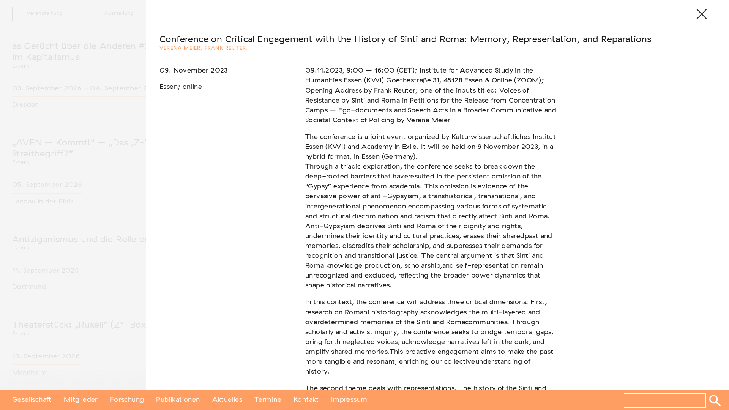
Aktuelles (227, 399)
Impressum (349, 399)
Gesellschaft (32, 399)
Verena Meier (179, 48)
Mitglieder (81, 399)
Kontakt (306, 399)
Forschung (127, 399)
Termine (267, 399)
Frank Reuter (225, 48)
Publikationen (178, 399)
